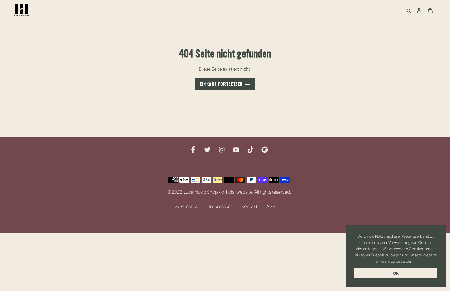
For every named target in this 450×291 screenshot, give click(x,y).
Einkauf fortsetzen (221, 84)
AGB (271, 206)
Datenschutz (186, 206)
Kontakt (249, 206)
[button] (415, 261)
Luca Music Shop (200, 191)
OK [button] (396, 273)
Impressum (220, 206)
